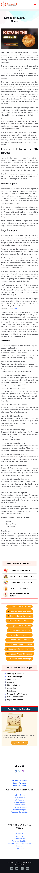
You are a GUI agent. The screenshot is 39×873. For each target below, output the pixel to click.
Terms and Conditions (19, 841)
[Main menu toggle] (35, 4)
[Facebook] (16, 771)
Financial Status (19, 805)
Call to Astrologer (19, 810)
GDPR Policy (19, 848)
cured (15, 308)
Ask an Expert (19, 795)
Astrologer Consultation (19, 812)
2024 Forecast (19, 797)
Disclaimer (19, 846)
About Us (19, 836)
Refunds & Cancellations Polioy (19, 843)
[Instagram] (23, 771)
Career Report (19, 802)
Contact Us (19, 834)
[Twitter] (19, 771)
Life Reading (19, 800)
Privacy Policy (20, 839)
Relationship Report (20, 807)
